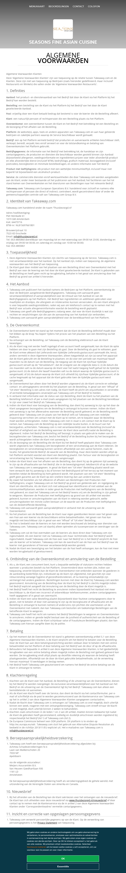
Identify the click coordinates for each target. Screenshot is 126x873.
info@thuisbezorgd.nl (25, 236)
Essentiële (63, 866)
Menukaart (37, 6)
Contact (78, 6)
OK (63, 858)
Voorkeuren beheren (36, 847)
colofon (94, 6)
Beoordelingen (59, 6)
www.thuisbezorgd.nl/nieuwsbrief (88, 800)
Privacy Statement (47, 822)
